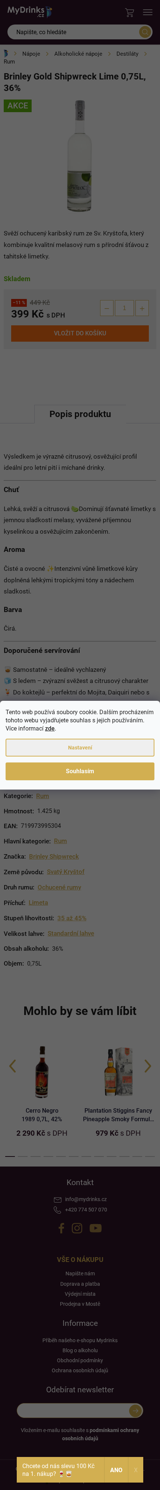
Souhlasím (80, 771)
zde (50, 728)
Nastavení (80, 748)
